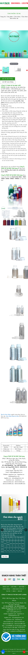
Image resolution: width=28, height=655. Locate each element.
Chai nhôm (17, 16)
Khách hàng (6, 589)
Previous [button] (1, 70)
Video (14, 591)
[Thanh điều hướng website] (1, 8)
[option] (8, 70)
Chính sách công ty (18, 589)
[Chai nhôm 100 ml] (5, 70)
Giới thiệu (14, 586)
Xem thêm (5, 556)
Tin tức (8, 591)
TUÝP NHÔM (6, 89)
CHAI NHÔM (14, 89)
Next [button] (27, 70)
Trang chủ (3, 16)
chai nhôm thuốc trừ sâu (12, 416)
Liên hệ (20, 591)
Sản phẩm (10, 16)
